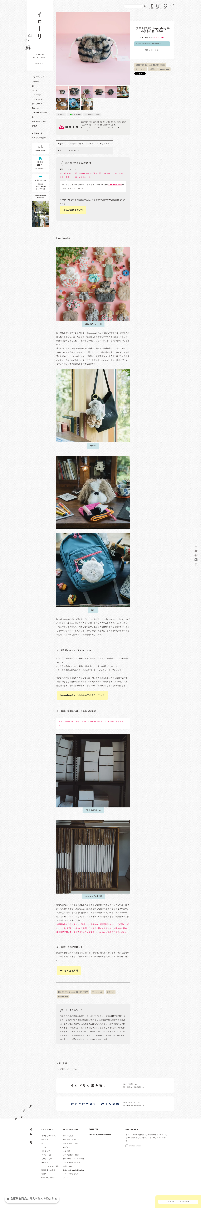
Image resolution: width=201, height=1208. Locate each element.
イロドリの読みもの (71, 1174)
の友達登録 (74, 114)
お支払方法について (71, 1143)
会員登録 (61, 114)
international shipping (73, 1170)
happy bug (164, 69)
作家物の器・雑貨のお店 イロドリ (40, 27)
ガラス (34, 90)
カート (172, 9)
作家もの (152, 69)
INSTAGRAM (132, 1129)
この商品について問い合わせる (178, 1201)
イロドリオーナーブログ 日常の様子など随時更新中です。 (134, 1104)
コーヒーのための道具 (50, 1166)
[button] (74, 48)
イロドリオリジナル (40, 77)
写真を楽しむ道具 (39, 121)
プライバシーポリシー (71, 1162)
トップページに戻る (92, 114)
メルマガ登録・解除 (71, 1155)
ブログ (65, 1177)
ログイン (151, 9)
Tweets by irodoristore (100, 1135)
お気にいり (165, 9)
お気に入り (153, 50)
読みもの (158, 9)
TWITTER (94, 1129)
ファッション (37, 99)
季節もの (35, 108)
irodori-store (135, 1146)
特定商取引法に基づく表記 (73, 1159)
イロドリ (31, 1136)
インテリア (36, 95)
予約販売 (35, 81)
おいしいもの (37, 103)
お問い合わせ (68, 1166)
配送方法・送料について (72, 1139)
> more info (86, 131)
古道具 (34, 126)
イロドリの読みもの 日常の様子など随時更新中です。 (134, 1086)
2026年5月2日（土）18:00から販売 (150, 65)
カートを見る (68, 1136)
